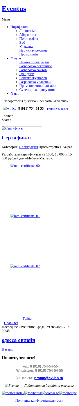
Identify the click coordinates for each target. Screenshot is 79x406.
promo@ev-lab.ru (57, 108)
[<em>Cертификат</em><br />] (25, 166)
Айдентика (27, 34)
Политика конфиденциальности (39, 400)
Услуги (16, 58)
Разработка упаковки (35, 82)
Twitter (27, 318)
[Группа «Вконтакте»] (33, 393)
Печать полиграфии (34, 62)
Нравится (11, 323)
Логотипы (27, 31)
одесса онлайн (18, 340)
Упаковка (26, 46)
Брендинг (26, 74)
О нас (15, 93)
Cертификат (16, 137)
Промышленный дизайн (37, 86)
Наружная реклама (33, 50)
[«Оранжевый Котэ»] (68, 393)
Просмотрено (49, 147)
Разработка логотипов (35, 66)
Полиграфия (28, 38)
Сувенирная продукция (37, 90)
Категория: (10, 147)
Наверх (7, 349)
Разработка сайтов (33, 70)
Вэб (22, 42)
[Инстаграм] (13, 393)
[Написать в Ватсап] (10, 108)
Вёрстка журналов (33, 78)
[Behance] (50, 393)
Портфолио (19, 27)
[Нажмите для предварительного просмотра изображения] (12, 128)
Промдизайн (28, 54)
